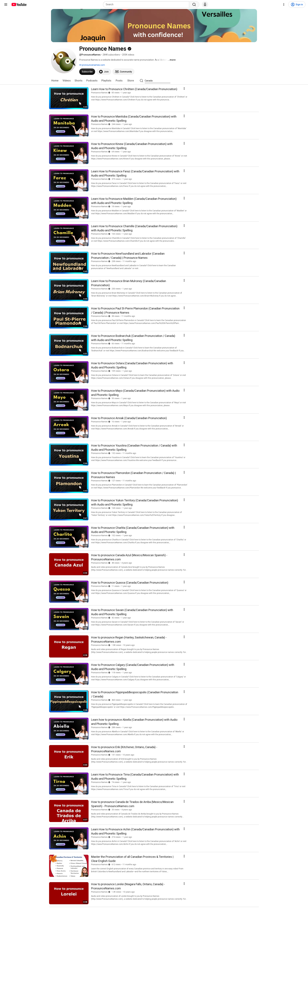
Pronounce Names (99, 93)
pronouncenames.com (93, 65)
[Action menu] (184, 88)
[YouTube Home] (19, 4)
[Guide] (6, 4)
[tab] (55, 80)
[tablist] (154, 80)
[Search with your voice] (205, 4)
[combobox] (147, 4)
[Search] (194, 4)
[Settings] (284, 4)
